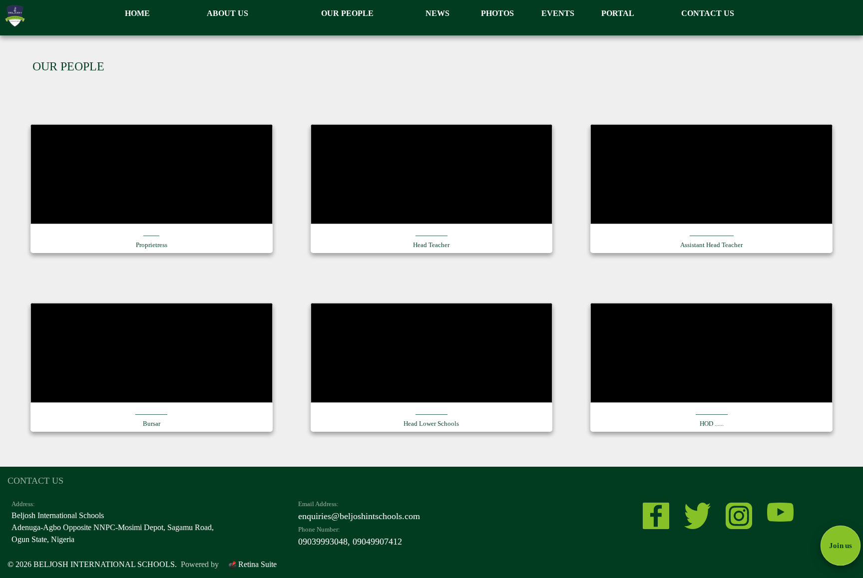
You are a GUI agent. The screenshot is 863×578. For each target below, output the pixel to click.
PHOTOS (497, 13)
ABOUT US (227, 13)
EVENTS (557, 13)
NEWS (437, 13)
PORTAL (617, 13)
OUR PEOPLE (347, 13)
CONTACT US (707, 13)
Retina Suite (256, 564)
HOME (137, 13)
